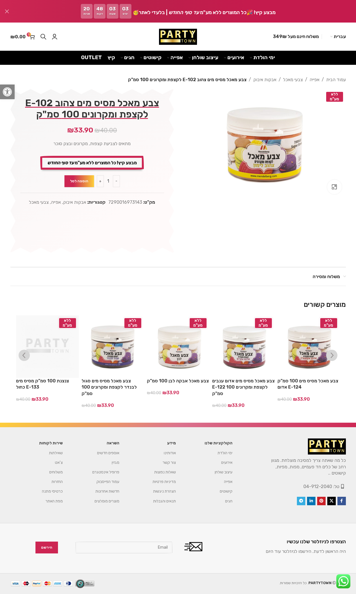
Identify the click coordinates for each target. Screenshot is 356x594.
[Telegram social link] (301, 501)
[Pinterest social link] (321, 501)
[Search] (43, 36)
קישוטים (226, 491)
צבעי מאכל (293, 79)
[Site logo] (178, 36)
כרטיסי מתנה (52, 491)
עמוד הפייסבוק (108, 481)
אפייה (314, 79)
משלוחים (56, 472)
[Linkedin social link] (311, 501)
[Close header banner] (7, 11)
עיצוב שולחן (223, 472)
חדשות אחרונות (107, 491)
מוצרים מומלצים (107, 501)
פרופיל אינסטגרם (105, 472)
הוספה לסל (79, 181)
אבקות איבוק (264, 79)
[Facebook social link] (341, 501)
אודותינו (170, 453)
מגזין (115, 462)
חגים (228, 501)
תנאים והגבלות (164, 501)
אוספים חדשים (108, 453)
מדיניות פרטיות (164, 481)
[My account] (54, 36)
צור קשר (169, 462)
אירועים (226, 462)
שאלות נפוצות (165, 472)
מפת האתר (54, 501)
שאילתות (56, 453)
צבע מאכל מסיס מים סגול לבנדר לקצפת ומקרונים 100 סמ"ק (109, 387)
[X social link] (331, 501)
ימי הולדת (225, 453)
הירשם (46, 547)
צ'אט (59, 462)
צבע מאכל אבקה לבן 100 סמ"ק (178, 381)
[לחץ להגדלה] (334, 187)
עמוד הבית (336, 79)
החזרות (57, 481)
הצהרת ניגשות (164, 491)
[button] (7, 92)
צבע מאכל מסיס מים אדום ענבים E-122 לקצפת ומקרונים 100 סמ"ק (243, 387)
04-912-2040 (317, 486)
